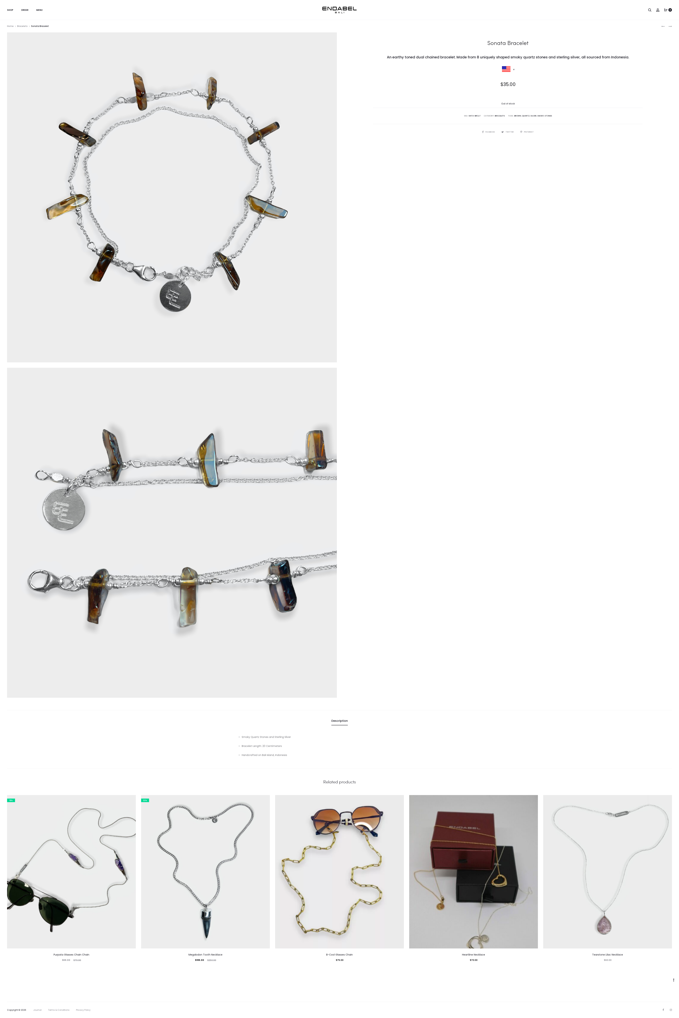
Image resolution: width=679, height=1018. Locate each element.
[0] (666, 10)
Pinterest (529, 132)
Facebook (490, 132)
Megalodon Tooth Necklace (205, 954)
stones (548, 115)
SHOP (10, 10)
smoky (540, 115)
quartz (526, 115)
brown (517, 115)
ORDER (24, 10)
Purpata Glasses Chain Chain (71, 954)
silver (533, 115)
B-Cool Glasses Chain (339, 954)
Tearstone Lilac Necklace (607, 954)
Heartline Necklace (473, 954)
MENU (39, 10)
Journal (37, 1009)
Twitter (510, 132)
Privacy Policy (83, 1009)
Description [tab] (339, 721)
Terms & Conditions (58, 1009)
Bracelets (22, 26)
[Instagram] (671, 1010)
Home (10, 26)
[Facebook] (663, 1010)
